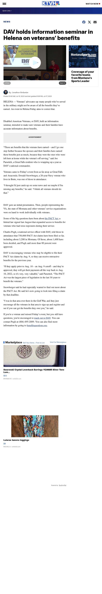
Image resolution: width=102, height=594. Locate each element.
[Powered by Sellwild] (62, 485)
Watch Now (92, 4)
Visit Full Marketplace (58, 342)
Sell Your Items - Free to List (34, 343)
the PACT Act (51, 218)
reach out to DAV (42, 317)
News (6, 21)
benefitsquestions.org (37, 325)
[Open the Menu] (4, 3)
